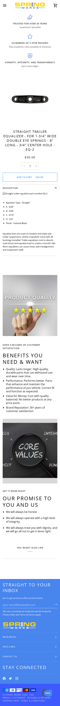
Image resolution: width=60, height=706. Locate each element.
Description (10, 188)
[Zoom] (11, 118)
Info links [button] (9, 646)
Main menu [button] (9, 637)
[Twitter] (10, 678)
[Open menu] (8, 5)
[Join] (54, 604)
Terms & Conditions (33, 700)
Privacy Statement (14, 697)
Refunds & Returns (39, 697)
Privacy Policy (9, 614)
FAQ (32, 694)
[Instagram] (16, 678)
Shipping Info (11, 700)
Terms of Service (27, 614)
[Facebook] (4, 678)
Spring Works (13, 694)
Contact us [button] (10, 656)
